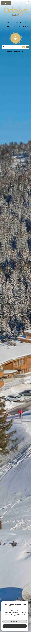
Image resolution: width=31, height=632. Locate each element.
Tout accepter (14, 626)
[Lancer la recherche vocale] (15, 37)
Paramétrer (14, 621)
